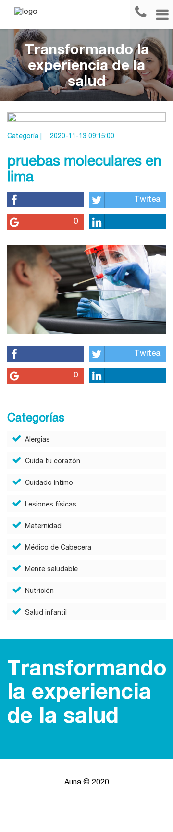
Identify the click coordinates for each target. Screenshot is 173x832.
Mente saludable (51, 570)
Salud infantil (46, 613)
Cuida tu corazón (52, 461)
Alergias (37, 440)
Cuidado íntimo (49, 483)
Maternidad (43, 526)
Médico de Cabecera (58, 548)
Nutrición (39, 591)
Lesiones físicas (50, 505)
